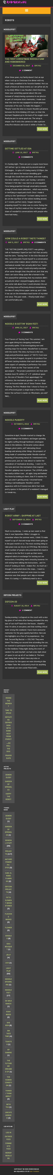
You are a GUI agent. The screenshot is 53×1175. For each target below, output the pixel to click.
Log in (8, 1132)
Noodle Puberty (14, 420)
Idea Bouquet (8, 947)
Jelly (8, 955)
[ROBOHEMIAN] (26, 2)
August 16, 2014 (21, 605)
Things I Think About (8, 1093)
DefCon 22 (11, 601)
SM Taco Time (8, 1033)
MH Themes (34, 1171)
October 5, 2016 (21, 424)
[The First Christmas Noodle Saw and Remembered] (26, 55)
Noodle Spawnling (8, 982)
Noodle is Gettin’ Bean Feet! (21, 323)
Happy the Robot (8, 797)
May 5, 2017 (13, 242)
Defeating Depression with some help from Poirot (8, 728)
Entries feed (8, 1137)
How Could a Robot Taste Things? (25, 238)
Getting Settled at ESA (18, 148)
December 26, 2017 (21, 65)
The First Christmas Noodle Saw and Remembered (24, 60)
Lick (7, 963)
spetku (37, 65)
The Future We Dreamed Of (8, 1066)
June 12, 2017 (21, 152)
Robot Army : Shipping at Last (23, 515)
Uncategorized (8, 1115)
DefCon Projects (8, 889)
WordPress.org (8, 1156)
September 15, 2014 (21, 519)
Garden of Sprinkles (8, 785)
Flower (8, 927)
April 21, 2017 (21, 327)
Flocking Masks (8, 917)
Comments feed (8, 1146)
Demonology (8, 776)
